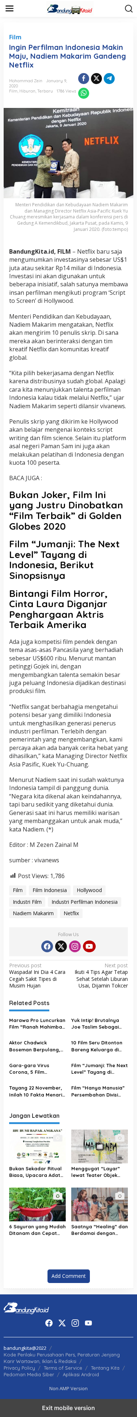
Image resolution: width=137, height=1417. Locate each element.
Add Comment (69, 1275)
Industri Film (27, 901)
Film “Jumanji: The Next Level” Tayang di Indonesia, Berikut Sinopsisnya (64, 559)
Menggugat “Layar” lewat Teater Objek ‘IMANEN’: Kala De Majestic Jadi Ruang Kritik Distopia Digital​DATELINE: (96, 1172)
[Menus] (9, 8)
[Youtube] (89, 946)
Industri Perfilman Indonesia (85, 901)
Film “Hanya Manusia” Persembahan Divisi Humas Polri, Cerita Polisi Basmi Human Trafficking (98, 1091)
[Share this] (83, 78)
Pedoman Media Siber (29, 1374)
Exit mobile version (68, 1407)
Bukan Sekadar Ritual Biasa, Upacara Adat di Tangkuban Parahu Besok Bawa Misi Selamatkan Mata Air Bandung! (35, 1172)
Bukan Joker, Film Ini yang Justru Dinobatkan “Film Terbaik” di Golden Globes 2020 (66, 510)
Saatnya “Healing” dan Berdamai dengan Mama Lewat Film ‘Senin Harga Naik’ (99, 1230)
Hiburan (27, 91)
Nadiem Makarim (33, 913)
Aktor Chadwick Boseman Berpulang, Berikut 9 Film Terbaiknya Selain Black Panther (34, 1046)
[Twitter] (61, 946)
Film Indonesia (50, 890)
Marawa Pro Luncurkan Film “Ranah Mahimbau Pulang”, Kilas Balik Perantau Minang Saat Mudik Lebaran (37, 1023)
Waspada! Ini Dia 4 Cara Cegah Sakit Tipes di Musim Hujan (37, 975)
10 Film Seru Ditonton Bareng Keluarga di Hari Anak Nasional (96, 1046)
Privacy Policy (19, 1368)
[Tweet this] (96, 78)
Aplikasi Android (81, 1374)
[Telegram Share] (109, 78)
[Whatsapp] (83, 93)
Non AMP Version (68, 1388)
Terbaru (45, 91)
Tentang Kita (105, 1368)
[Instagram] (75, 946)
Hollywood (89, 890)
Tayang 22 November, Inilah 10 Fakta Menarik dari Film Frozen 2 (37, 1091)
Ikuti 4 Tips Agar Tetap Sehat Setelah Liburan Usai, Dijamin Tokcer (101, 975)
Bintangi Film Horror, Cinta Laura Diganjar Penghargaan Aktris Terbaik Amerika (58, 609)
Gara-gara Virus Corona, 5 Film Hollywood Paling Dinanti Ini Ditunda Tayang (31, 1068)
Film (15, 37)
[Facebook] (47, 946)
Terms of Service (63, 1368)
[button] (129, 8)
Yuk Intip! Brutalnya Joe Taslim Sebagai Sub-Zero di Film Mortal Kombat (95, 1023)
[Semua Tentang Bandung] (70, 7)
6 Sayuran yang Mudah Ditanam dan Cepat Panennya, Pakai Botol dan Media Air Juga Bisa (37, 1230)
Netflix (71, 913)
